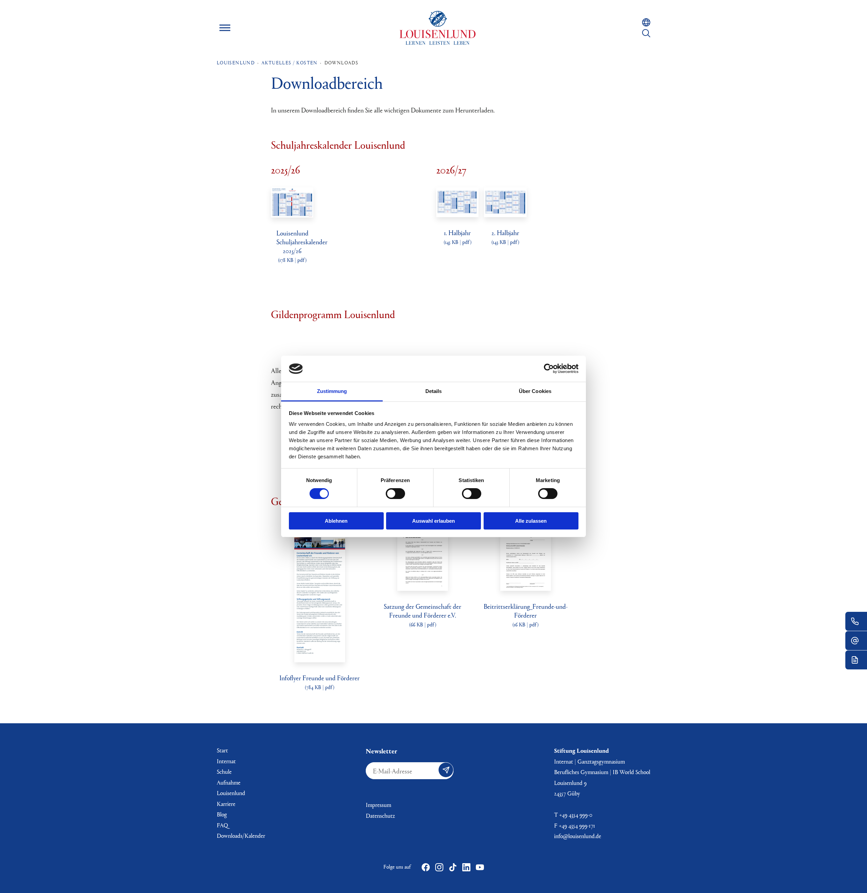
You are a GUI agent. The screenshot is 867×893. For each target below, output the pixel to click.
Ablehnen (336, 521)
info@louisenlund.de (577, 836)
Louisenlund (437, 28)
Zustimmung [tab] (332, 391)
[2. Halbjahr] (505, 212)
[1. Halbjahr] (457, 212)
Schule (224, 771)
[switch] (395, 493)
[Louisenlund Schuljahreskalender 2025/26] (292, 213)
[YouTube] (480, 867)
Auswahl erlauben (433, 521)
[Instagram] (439, 867)
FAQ (222, 825)
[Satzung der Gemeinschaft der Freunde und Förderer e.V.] (422, 586)
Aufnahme (228, 782)
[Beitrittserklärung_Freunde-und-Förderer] (525, 586)
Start (222, 750)
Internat (226, 761)
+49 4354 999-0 (575, 814)
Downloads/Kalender (241, 835)
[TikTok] (453, 867)
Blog (222, 814)
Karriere (226, 803)
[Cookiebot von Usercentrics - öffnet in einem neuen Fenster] (548, 369)
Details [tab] (433, 391)
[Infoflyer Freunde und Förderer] (319, 658)
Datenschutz (380, 815)
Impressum (378, 805)
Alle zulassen (531, 521)
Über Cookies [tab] (535, 391)
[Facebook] (426, 867)
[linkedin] (466, 867)
